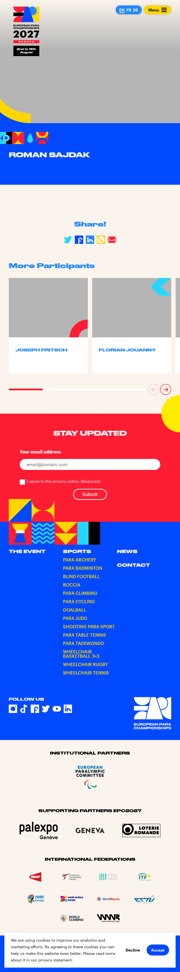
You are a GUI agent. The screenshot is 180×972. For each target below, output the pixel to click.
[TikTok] (24, 709)
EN (122, 9)
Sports (77, 551)
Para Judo (75, 618)
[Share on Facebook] (79, 240)
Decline (133, 950)
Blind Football (81, 576)
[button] (153, 389)
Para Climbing (80, 593)
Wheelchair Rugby (85, 664)
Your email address (40, 451)
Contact (133, 565)
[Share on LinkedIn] (90, 240)
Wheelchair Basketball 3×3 (81, 654)
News (127, 551)
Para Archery (79, 559)
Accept (158, 950)
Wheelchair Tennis (86, 672)
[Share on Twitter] (68, 240)
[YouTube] (57, 709)
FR (128, 9)
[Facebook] (35, 709)
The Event (27, 551)
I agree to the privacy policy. (63, 481)
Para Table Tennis (84, 635)
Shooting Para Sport (89, 626)
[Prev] (153, 389)
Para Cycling (79, 601)
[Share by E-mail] (112, 240)
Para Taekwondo (83, 643)
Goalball (74, 609)
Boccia (71, 584)
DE (135, 9)
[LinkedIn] (68, 709)
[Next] (165, 389)
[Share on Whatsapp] (101, 240)
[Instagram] (13, 709)
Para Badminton (82, 568)
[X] (46, 709)
